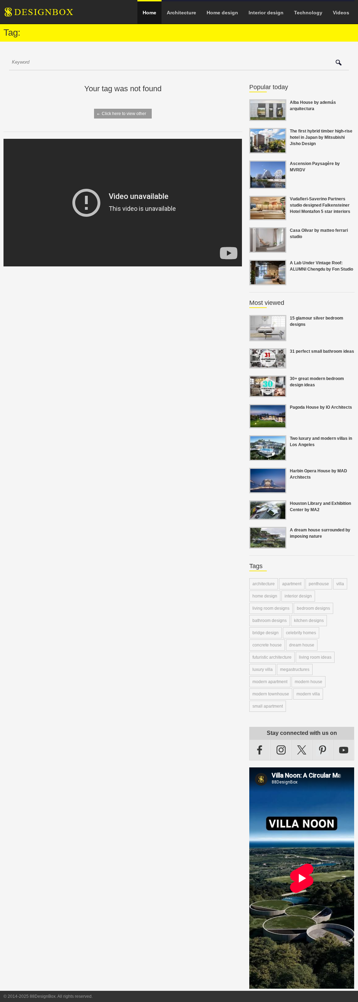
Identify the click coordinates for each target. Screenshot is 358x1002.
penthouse (319, 583)
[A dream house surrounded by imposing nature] (267, 544)
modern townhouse (270, 694)
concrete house (267, 645)
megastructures (294, 669)
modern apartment (269, 681)
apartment (291, 583)
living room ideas (315, 657)
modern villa (308, 694)
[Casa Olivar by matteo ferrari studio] (267, 248)
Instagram (281, 749)
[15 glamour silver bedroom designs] (267, 337)
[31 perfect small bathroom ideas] (267, 364)
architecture (263, 583)
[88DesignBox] (45, 14)
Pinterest (322, 749)
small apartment (267, 706)
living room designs (270, 608)
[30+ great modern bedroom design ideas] (267, 393)
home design (264, 596)
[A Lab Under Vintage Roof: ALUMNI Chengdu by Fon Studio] (267, 281)
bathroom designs (269, 620)
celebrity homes (301, 632)
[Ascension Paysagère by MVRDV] (267, 184)
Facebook (260, 749)
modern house (308, 681)
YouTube (343, 749)
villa (340, 583)
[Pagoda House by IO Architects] (267, 424)
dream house (301, 645)
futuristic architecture (272, 657)
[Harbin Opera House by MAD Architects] (267, 489)
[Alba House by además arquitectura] (267, 116)
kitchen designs (309, 620)
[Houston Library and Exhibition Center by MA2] (267, 515)
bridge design (265, 632)
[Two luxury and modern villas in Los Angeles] (267, 456)
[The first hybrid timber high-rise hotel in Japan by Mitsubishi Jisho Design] (267, 149)
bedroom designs (313, 608)
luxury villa (262, 669)
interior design (298, 596)
